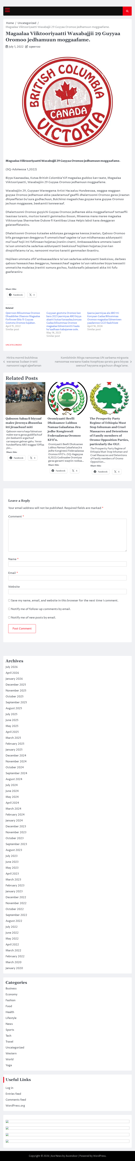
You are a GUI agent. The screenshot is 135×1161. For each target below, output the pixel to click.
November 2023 (16, 832)
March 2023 (13, 879)
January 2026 (14, 679)
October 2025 (15, 696)
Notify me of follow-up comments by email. (41, 609)
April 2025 (12, 732)
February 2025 (15, 744)
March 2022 (13, 950)
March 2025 (13, 738)
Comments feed (16, 1100)
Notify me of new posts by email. (33, 618)
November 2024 (16, 761)
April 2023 (12, 874)
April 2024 (12, 803)
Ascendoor (72, 1156)
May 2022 (12, 939)
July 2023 (11, 856)
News (9, 1024)
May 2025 (12, 726)
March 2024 (13, 809)
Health (10, 1012)
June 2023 (12, 862)
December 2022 (16, 897)
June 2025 (12, 720)
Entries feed (13, 1094)
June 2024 (12, 791)
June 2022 (12, 933)
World (10, 1059)
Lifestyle (11, 1018)
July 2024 (12, 785)
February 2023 (15, 885)
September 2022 (16, 915)
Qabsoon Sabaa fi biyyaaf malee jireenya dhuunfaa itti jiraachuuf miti (24, 423)
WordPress (99, 1156)
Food (9, 1006)
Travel (9, 1042)
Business (11, 988)
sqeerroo (34, 47)
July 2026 (12, 667)
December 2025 (16, 685)
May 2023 (12, 868)
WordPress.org (15, 1106)
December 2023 (16, 826)
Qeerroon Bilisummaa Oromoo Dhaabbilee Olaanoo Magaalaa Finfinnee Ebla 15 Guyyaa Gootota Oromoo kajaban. (23, 318)
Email (13, 573)
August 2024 (14, 779)
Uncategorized (14, 345)
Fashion (10, 1000)
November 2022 (16, 903)
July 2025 (11, 714)
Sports (10, 1030)
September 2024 (16, 773)
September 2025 (16, 702)
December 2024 (16, 755)
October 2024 (15, 767)
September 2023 (16, 844)
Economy (11, 994)
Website (14, 587)
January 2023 (14, 891)
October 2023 (15, 838)
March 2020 (13, 962)
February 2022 (15, 956)
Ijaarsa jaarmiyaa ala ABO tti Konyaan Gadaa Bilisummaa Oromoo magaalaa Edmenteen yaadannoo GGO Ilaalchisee (104, 318)
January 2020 (14, 968)
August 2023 (14, 850)
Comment (16, 517)
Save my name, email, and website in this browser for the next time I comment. (64, 601)
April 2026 (12, 673)
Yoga (9, 1065)
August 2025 (14, 708)
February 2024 (15, 814)
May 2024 (12, 797)
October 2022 (15, 909)
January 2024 (14, 820)
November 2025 (16, 690)
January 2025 (14, 750)
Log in (9, 1088)
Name (13, 559)
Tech (8, 1036)
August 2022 (14, 921)
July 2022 (12, 927)
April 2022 (12, 944)
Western (11, 1053)
